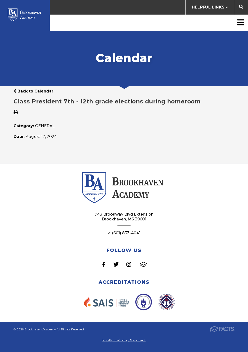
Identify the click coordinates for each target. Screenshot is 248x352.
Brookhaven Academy (25, 14)
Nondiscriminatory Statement (124, 340)
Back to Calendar (34, 91)
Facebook (104, 264)
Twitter (116, 264)
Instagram (128, 264)
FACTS (143, 264)
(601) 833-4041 (126, 233)
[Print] (16, 112)
